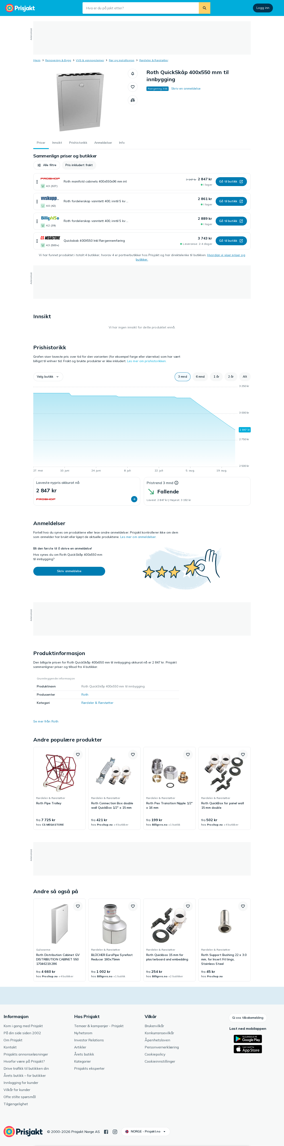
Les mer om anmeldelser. (138, 537)
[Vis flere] (37, 181)
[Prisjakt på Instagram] (115, 1131)
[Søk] (204, 8)
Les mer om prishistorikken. (147, 361)
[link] (59, 788)
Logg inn (262, 8)
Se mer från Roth (45, 721)
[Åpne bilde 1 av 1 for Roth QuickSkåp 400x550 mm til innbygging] (80, 102)
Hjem (36, 60)
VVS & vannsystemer (90, 60)
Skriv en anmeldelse (186, 88)
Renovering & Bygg (58, 60)
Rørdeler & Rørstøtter (153, 60)
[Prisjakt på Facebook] (106, 1131)
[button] (133, 73)
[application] (142, 429)
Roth (85, 695)
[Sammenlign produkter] (133, 100)
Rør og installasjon (121, 60)
